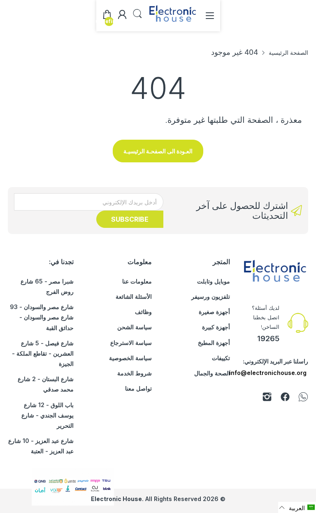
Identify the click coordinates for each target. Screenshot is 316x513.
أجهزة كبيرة (216, 326)
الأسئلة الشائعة (134, 296)
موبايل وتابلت (213, 281)
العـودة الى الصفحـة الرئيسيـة (158, 151)
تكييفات (221, 357)
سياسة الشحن (134, 326)
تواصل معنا (138, 388)
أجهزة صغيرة (214, 311)
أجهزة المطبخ (214, 342)
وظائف (143, 311)
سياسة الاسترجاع (131, 342)
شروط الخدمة (134, 373)
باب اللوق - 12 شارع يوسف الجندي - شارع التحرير (47, 415)
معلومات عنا (137, 281)
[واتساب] (303, 398)
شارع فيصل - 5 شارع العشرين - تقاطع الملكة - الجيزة (43, 353)
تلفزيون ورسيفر (210, 296)
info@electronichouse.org (268, 372)
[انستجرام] (267, 398)
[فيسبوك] (285, 398)
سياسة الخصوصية (130, 357)
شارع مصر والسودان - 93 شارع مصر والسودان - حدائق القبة (42, 317)
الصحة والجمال (212, 373)
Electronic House (116, 498)
